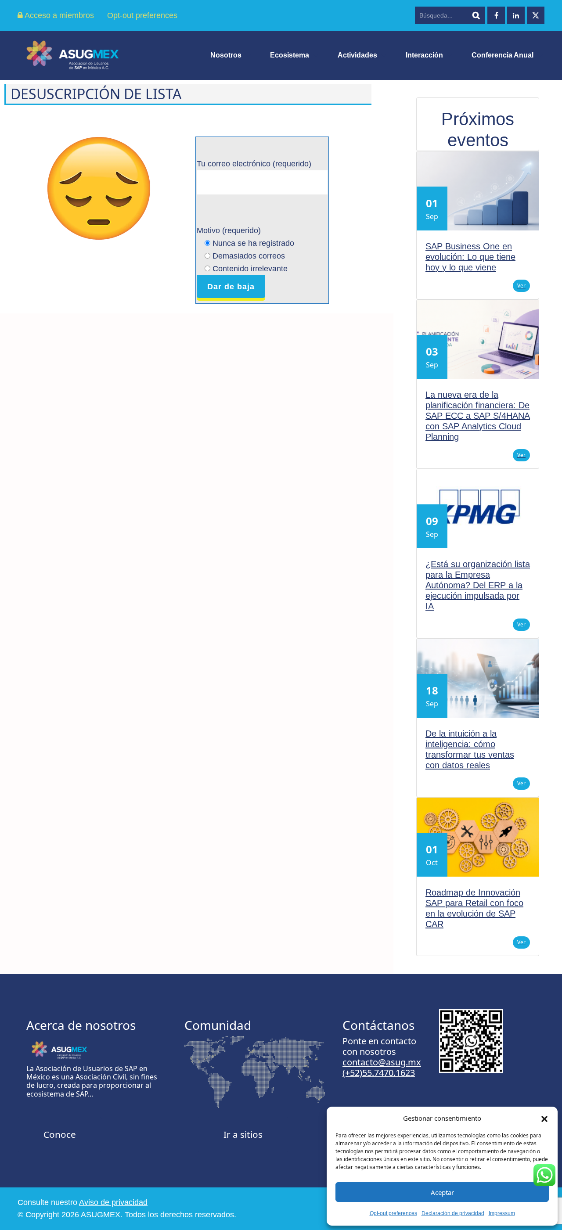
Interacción (424, 55)
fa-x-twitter (535, 15)
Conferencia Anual (502, 55)
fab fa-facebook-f (496, 15)
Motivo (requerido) (245, 249)
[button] (544, 1118)
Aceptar (442, 1192)
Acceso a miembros (58, 15)
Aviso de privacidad (113, 1202)
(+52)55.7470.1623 (378, 1073)
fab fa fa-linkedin (516, 15)
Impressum (502, 1213)
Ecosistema (289, 55)
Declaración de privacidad (453, 1213)
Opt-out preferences (393, 1213)
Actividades (357, 55)
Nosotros (225, 55)
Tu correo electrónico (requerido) (254, 163)
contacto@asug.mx (381, 1062)
